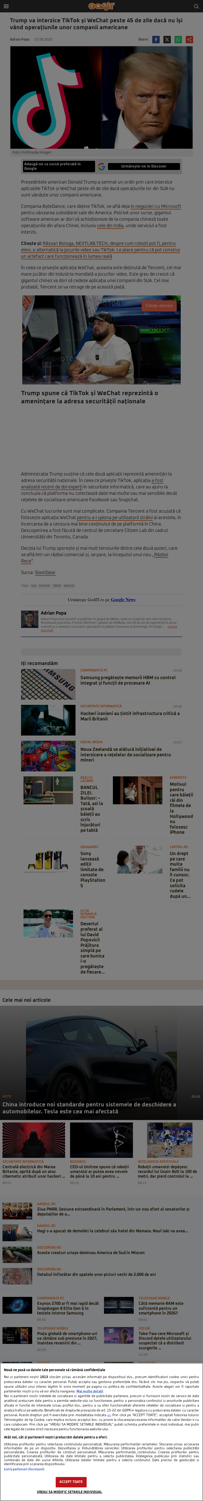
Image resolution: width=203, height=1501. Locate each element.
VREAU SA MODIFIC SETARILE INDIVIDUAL (69, 1492)
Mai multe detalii (89, 1391)
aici (109, 1415)
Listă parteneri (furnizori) (24, 1469)
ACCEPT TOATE (71, 1482)
